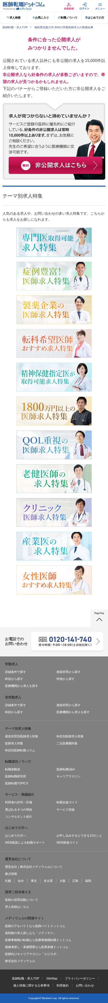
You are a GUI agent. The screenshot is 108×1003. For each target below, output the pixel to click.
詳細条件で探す (15, 672)
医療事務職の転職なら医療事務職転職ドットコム (38, 940)
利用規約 (63, 985)
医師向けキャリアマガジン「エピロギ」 (32, 954)
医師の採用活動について (21, 900)
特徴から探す (66, 679)
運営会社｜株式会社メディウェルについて (33, 867)
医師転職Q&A (66, 769)
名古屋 (48, 881)
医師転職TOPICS (16, 783)
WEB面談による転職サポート (25, 842)
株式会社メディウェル (20, 961)
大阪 (63, 881)
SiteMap (52, 978)
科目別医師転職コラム (20, 750)
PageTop (99, 613)
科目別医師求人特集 (70, 736)
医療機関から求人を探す (21, 686)
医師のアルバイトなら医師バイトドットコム (35, 926)
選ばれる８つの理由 (18, 809)
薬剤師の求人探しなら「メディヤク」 (30, 933)
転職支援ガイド (67, 802)
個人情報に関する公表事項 (31, 985)
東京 (34, 881)
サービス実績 (66, 809)
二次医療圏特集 (67, 743)
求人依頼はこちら (17, 907)
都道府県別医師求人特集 (21, 736)
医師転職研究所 (15, 776)
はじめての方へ (15, 835)
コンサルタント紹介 (18, 816)
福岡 (88, 881)
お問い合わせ (85, 985)
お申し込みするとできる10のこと (79, 835)
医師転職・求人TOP (25, 978)
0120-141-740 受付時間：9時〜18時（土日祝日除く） (67, 638)
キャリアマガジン (69, 776)
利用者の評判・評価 (18, 802)
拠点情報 (11, 874)
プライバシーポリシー (80, 978)
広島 (75, 881)
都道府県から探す (69, 672)
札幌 (8, 881)
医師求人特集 (14, 743)
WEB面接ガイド (67, 842)
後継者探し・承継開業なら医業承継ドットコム (36, 947)
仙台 (21, 881)
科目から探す (14, 679)
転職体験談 (12, 769)
